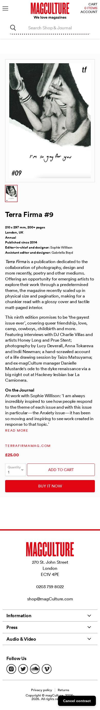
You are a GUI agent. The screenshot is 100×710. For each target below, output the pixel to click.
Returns (63, 690)
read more (16, 430)
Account (89, 12)
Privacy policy (41, 690)
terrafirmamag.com (28, 446)
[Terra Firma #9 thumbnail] (11, 193)
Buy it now (50, 485)
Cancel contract (77, 701)
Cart (92, 4)
